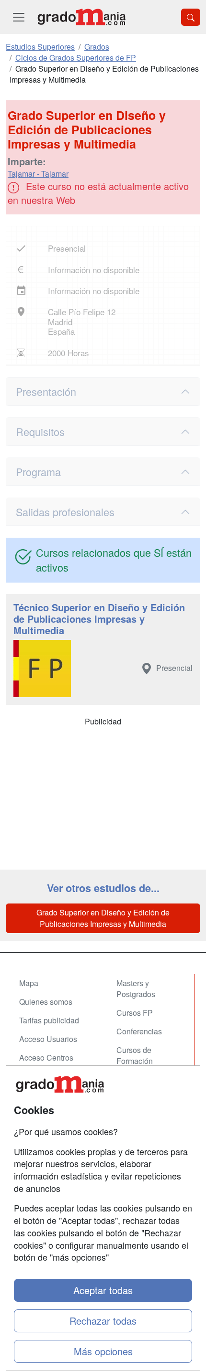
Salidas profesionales (65, 511)
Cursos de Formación (134, 1055)
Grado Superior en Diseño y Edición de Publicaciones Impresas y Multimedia (103, 918)
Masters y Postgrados (135, 988)
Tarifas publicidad (49, 1020)
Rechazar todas (103, 1321)
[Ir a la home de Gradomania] (81, 17)
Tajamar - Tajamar (38, 173)
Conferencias (139, 1031)
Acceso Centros (46, 1057)
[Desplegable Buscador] (190, 17)
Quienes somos (45, 1001)
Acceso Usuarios (48, 1038)
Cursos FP (134, 1012)
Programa (38, 471)
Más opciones (103, 1351)
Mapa (28, 983)
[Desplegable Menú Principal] (19, 17)
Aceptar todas (103, 1290)
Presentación (46, 391)
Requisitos (40, 431)
